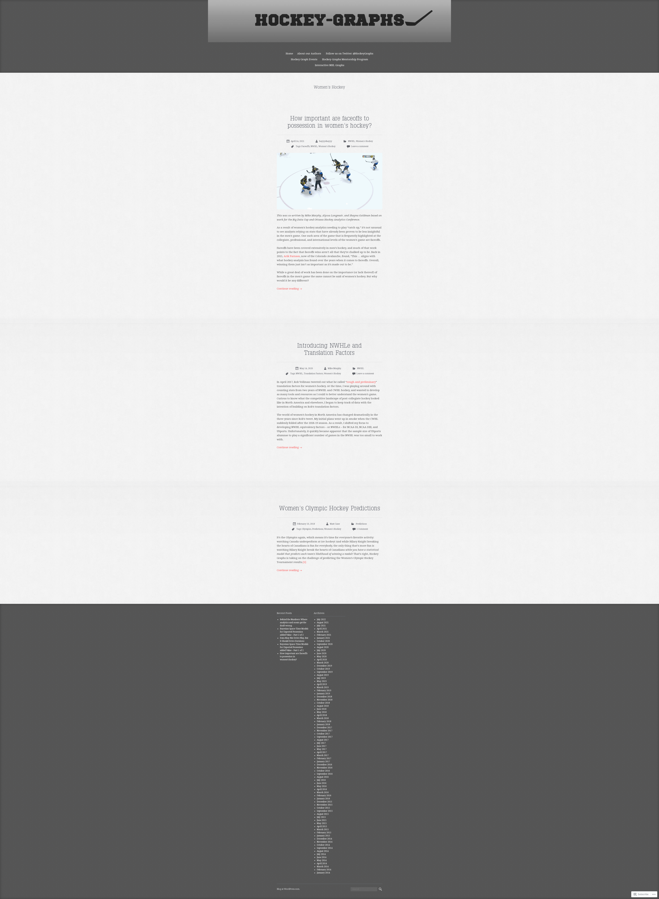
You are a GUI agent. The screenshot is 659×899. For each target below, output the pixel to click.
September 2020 (325, 644)
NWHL (351, 141)
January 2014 (323, 873)
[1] (304, 562)
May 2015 (322, 823)
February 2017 (324, 758)
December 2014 (324, 839)
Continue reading (289, 288)
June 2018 (321, 709)
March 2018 (323, 718)
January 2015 (323, 835)
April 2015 (322, 826)
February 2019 (324, 690)
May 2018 (322, 712)
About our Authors (309, 53)
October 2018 (323, 703)
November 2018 (324, 700)
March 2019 (323, 687)
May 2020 (322, 656)
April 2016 (322, 789)
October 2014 (323, 845)
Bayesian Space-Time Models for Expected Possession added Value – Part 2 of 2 (294, 632)
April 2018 (322, 715)
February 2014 (324, 869)
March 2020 (323, 663)
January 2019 (323, 693)
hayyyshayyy (325, 141)
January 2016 (323, 798)
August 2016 (323, 777)
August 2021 (323, 622)
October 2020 (323, 641)
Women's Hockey (364, 141)
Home (289, 53)
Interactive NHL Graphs (329, 65)
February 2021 (324, 635)
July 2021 (321, 625)
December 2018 (324, 696)
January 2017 (323, 761)
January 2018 (323, 724)
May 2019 (322, 681)
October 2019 (323, 669)
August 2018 (323, 706)
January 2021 (323, 638)
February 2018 (324, 721)
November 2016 (324, 768)
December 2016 (324, 764)
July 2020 (321, 650)
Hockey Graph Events (304, 59)
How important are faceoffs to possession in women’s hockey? (293, 656)
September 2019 (325, 672)
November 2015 (324, 805)
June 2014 (321, 857)
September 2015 (325, 811)
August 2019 (323, 675)
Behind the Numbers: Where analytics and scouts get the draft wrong (293, 622)
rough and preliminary (361, 382)
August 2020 (323, 647)
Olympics (306, 529)
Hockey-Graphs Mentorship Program (345, 59)
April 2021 (322, 629)
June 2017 (321, 746)
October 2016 (323, 771)
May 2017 (322, 749)
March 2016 (323, 792)
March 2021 (323, 632)
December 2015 (324, 802)
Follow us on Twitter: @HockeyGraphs (349, 53)
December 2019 (324, 666)
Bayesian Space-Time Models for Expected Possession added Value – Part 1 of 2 (294, 647)
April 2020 (322, 659)
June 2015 (321, 820)
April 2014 (322, 863)
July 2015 (321, 817)
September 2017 (325, 737)
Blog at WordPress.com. (288, 889)
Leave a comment (359, 146)
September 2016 (325, 774)
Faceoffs (305, 146)
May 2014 (322, 860)
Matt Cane (335, 524)
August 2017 (323, 740)
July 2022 (321, 619)
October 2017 (323, 734)
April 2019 (322, 684)
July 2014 (321, 854)
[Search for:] (364, 889)
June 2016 (321, 783)
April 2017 (322, 752)
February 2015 (324, 832)
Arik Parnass (292, 256)
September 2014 (325, 848)
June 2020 (321, 653)
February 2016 (324, 795)
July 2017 (321, 743)
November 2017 (324, 730)
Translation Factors (313, 373)
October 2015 (323, 808)
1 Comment (362, 529)
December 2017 (324, 727)
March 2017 (323, 755)
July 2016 (321, 780)
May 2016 (322, 786)
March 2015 (323, 829)
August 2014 (323, 851)
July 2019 (321, 678)
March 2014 (323, 866)
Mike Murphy (334, 368)
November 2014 (324, 842)
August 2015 (323, 814)
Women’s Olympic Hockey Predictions (329, 508)
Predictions (361, 524)
